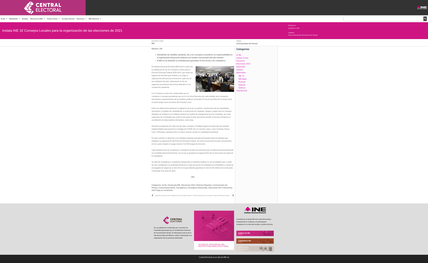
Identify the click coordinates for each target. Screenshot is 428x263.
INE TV (241, 76)
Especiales (240, 66)
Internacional (241, 90)
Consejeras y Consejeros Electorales (191, 188)
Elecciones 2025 (36, 19)
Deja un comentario (164, 190)
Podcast (242, 82)
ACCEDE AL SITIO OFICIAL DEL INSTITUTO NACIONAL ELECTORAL (213, 245)
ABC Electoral (94, 19)
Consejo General (68, 19)
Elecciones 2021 (307, 35)
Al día (3, 19)
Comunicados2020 (166, 188)
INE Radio (243, 79)
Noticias (315, 35)
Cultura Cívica (52, 19)
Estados (25, 19)
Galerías (242, 85)
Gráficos (242, 88)
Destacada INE (296, 35)
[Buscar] (425, 19)
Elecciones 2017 (215, 188)
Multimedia (13, 19)
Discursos (80, 19)
